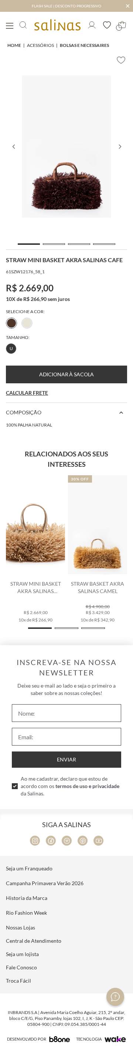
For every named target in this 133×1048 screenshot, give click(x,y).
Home (14, 45)
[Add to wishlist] (121, 60)
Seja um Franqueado (29, 868)
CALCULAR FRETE (27, 393)
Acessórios (40, 45)
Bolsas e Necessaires (84, 45)
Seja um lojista (22, 954)
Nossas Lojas (20, 927)
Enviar (66, 759)
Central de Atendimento (33, 941)
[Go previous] (13, 146)
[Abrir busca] (23, 25)
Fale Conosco (21, 967)
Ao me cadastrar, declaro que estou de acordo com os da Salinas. (70, 786)
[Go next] (119, 146)
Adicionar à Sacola (66, 374)
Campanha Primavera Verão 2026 (44, 883)
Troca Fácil (18, 980)
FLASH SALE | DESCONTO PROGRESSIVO (66, 6)
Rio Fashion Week (26, 913)
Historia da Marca (26, 898)
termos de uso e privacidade (87, 786)
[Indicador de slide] (29, 244)
